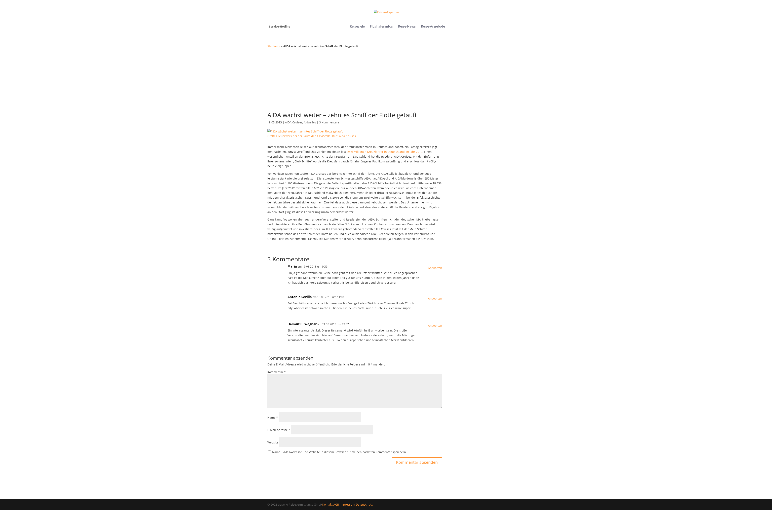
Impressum (347, 504)
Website (272, 442)
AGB (336, 504)
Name (272, 417)
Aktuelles (310, 122)
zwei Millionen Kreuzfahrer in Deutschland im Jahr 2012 (384, 152)
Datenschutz (364, 504)
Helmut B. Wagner (302, 324)
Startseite (273, 46)
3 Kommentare (329, 122)
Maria (292, 266)
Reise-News (407, 27)
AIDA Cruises (293, 122)
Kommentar (276, 372)
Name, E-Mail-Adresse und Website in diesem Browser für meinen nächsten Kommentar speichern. (339, 452)
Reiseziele (357, 27)
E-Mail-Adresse (278, 430)
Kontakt (327, 504)
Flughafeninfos (381, 27)
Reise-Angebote (433, 27)
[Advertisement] (386, 79)
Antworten (435, 268)
